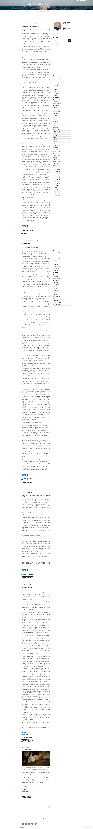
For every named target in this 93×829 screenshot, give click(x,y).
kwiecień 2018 (55, 217)
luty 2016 (55, 270)
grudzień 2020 (56, 153)
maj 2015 (55, 288)
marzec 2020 (55, 171)
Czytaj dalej (24, 786)
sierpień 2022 (55, 113)
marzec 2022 (55, 123)
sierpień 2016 (55, 258)
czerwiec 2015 (56, 286)
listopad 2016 (55, 252)
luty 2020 (55, 173)
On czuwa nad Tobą (26, 741)
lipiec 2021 (55, 139)
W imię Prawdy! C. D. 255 (27, 574)
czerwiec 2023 (56, 111)
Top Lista (29, 11)
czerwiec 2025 (56, 63)
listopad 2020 (55, 155)
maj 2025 (55, 65)
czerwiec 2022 (56, 117)
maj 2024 (55, 89)
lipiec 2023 (55, 109)
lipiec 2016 (55, 260)
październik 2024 (56, 79)
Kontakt (58, 11)
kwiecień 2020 (56, 169)
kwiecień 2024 (56, 91)
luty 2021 (55, 149)
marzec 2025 (55, 69)
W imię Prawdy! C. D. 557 (30, 24)
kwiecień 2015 (55, 290)
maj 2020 (55, 167)
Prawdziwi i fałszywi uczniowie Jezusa (30, 798)
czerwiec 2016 (56, 262)
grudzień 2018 (55, 201)
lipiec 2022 (55, 115)
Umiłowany (24, 481)
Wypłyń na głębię (39, 4)
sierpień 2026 (55, 46)
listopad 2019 (55, 179)
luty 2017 (55, 246)
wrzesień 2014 (56, 304)
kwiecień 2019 (55, 193)
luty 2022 (55, 125)
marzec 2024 (55, 93)
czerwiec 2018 (56, 213)
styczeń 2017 (55, 248)
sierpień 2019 (55, 185)
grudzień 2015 (55, 274)
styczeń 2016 (55, 272)
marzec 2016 (55, 268)
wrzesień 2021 (55, 135)
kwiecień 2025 (56, 67)
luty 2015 (55, 294)
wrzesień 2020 (56, 159)
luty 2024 (55, 95)
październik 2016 (56, 254)
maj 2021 (55, 143)
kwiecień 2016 (55, 266)
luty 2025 (55, 71)
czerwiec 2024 (56, 87)
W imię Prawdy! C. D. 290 (30, 490)
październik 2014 (56, 302)
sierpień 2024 (55, 83)
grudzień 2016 (55, 250)
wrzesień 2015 (56, 280)
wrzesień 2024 (56, 81)
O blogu (23, 11)
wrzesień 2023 (56, 105)
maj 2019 (55, 191)
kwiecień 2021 (55, 145)
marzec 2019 (55, 195)
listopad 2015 (55, 276)
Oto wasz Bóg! (26, 749)
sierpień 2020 (55, 161)
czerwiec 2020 (56, 165)
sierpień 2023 (55, 107)
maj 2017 (55, 240)
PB (54, 11)
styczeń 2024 (55, 97)
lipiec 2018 (55, 211)
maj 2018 (55, 215)
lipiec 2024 (55, 85)
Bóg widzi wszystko (26, 797)
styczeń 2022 (55, 127)
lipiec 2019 (55, 187)
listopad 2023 (55, 101)
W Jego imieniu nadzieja (27, 230)
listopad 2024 (55, 77)
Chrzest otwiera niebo (27, 482)
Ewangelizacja (35, 11)
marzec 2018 (55, 219)
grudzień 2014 (55, 298)
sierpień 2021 (55, 137)
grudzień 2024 (55, 75)
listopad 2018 (55, 203)
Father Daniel (42, 11)
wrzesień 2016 (56, 256)
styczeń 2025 (55, 73)
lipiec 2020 (55, 163)
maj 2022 (55, 119)
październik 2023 (56, 103)
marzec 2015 (55, 292)
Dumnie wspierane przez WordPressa (49, 823)
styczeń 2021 (55, 151)
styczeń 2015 (55, 296)
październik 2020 (56, 157)
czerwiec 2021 (55, 141)
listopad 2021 (55, 131)
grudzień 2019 (55, 177)
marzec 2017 (55, 244)
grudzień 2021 (55, 129)
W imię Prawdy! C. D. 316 (30, 240)
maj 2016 (55, 264)
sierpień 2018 (55, 209)
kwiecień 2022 (56, 121)
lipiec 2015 (55, 284)
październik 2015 (56, 278)
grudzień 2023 (55, 99)
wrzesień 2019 (56, 183)
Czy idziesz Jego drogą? (27, 740)
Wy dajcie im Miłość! (26, 796)
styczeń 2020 (55, 175)
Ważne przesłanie (26, 739)
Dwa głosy (24, 233)
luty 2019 (55, 197)
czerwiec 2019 (56, 189)
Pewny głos (24, 231)
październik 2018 (56, 205)
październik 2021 (56, 133)
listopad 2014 (55, 300)
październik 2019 (56, 181)
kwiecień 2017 (55, 242)
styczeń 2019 (55, 199)
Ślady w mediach (65, 11)
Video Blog (49, 11)
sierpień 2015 (55, 282)
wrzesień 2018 (56, 207)
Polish (45, 818)
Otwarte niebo (25, 479)
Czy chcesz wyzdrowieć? (27, 576)
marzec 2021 (55, 147)
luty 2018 (55, 221)
